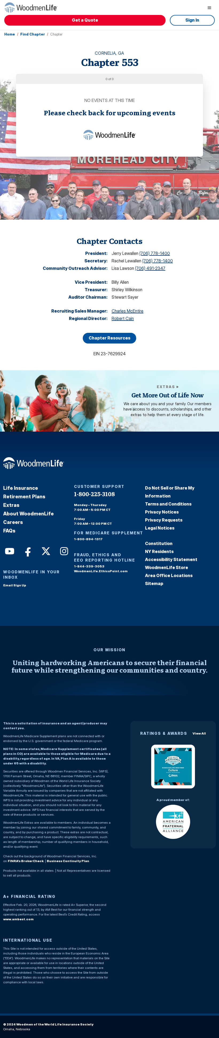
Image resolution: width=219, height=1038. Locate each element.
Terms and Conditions (168, 504)
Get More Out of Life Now (167, 395)
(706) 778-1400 (154, 253)
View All (199, 733)
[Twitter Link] (45, 551)
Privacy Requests (163, 520)
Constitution (159, 543)
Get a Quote (85, 20)
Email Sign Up (14, 585)
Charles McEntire (127, 311)
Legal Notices (159, 528)
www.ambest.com (18, 919)
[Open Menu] (209, 7)
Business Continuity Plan (68, 861)
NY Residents (159, 551)
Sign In (192, 20)
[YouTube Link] (9, 551)
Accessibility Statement (171, 559)
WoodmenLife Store (166, 567)
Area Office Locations (169, 575)
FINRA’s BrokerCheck (26, 861)
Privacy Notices (162, 512)
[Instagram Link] (63, 551)
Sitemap (154, 583)
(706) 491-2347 (150, 268)
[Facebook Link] (27, 551)
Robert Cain (123, 318)
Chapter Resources (109, 338)
